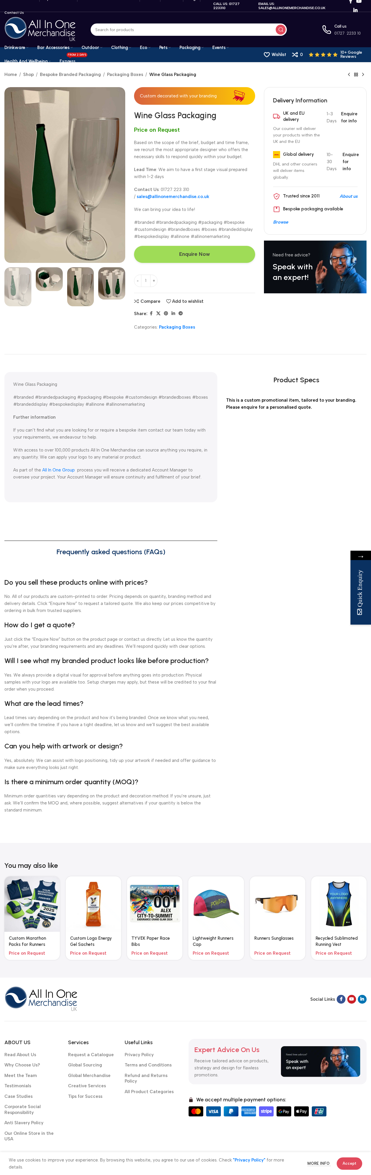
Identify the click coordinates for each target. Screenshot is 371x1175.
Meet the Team (20, 1075)
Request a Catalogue (91, 1054)
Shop (28, 74)
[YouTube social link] (351, 999)
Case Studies (18, 1096)
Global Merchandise (89, 1075)
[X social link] (158, 314)
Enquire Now (194, 254)
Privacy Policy (139, 1054)
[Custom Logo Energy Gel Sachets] (93, 904)
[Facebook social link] (151, 314)
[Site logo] (40, 29)
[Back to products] (356, 74)
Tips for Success (85, 1096)
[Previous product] (349, 74)
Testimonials (17, 1085)
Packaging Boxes (125, 74)
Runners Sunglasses (274, 938)
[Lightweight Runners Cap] (216, 904)
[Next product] (363, 74)
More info (319, 1163)
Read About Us (20, 1054)
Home (10, 74)
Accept (349, 1163)
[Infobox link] (338, 54)
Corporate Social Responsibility (22, 1109)
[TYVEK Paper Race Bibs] (154, 904)
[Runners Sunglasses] (277, 904)
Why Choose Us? (22, 1065)
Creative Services (87, 1085)
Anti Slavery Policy (23, 1122)
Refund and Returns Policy (146, 1078)
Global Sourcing (85, 1065)
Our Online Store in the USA (29, 1136)
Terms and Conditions (148, 1065)
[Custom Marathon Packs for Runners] (32, 904)
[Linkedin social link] (355, 10)
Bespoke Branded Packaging (70, 74)
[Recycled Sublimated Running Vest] (339, 904)
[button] (11, 286)
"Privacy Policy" (249, 1160)
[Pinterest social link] (166, 314)
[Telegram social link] (180, 314)
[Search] (281, 30)
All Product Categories (149, 1091)
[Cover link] (315, 267)
